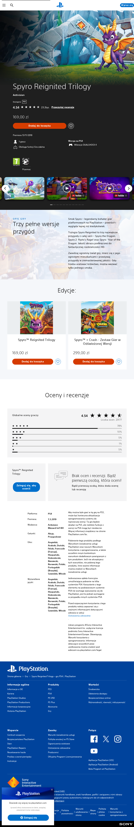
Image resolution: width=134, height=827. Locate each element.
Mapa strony (93, 812)
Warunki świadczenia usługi (61, 734)
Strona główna (14, 676)
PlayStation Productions (18, 702)
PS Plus (51, 702)
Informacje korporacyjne (19, 706)
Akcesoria (52, 706)
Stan (9, 743)
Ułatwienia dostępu (97, 693)
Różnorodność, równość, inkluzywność (106, 702)
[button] (67, 188)
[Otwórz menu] (4, 5)
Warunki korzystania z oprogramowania (118, 812)
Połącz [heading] (92, 730)
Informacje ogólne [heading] (18, 684)
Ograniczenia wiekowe (59, 743)
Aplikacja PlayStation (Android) (103, 764)
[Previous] (5, 188)
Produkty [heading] (53, 684)
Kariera (10, 693)
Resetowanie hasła (16, 752)
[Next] (128, 188)
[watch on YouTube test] (78, 195)
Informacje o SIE (15, 689)
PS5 (50, 689)
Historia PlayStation (16, 711)
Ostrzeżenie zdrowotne (59, 747)
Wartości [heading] (93, 684)
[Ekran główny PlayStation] (60, 5)
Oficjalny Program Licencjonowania (65, 756)
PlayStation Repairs (16, 747)
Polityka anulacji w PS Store (61, 739)
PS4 (50, 693)
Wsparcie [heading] (12, 730)
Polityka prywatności (67, 812)
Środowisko (94, 689)
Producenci (53, 752)
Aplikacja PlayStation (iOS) (101, 760)
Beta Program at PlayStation (101, 768)
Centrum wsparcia (16, 734)
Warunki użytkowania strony (82, 812)
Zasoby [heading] (52, 730)
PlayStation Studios (16, 697)
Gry (26, 676)
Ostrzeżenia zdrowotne (79, 615)
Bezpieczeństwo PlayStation (20, 739)
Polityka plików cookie (102, 812)
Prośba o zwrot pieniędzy (19, 756)
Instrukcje (12, 761)
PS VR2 (51, 697)
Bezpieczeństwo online (99, 697)
